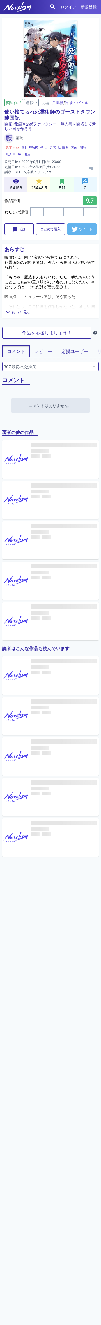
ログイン (68, 7)
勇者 (52, 147)
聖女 (43, 147)
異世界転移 (29, 147)
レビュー (43, 351)
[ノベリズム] (17, 6)
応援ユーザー (74, 351)
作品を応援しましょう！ (47, 333)
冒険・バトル (76, 102)
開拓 (83, 147)
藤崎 (20, 137)
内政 (74, 147)
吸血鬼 (63, 147)
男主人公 (12, 147)
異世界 (57, 102)
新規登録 (89, 7)
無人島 (11, 154)
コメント (16, 351)
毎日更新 (24, 154)
